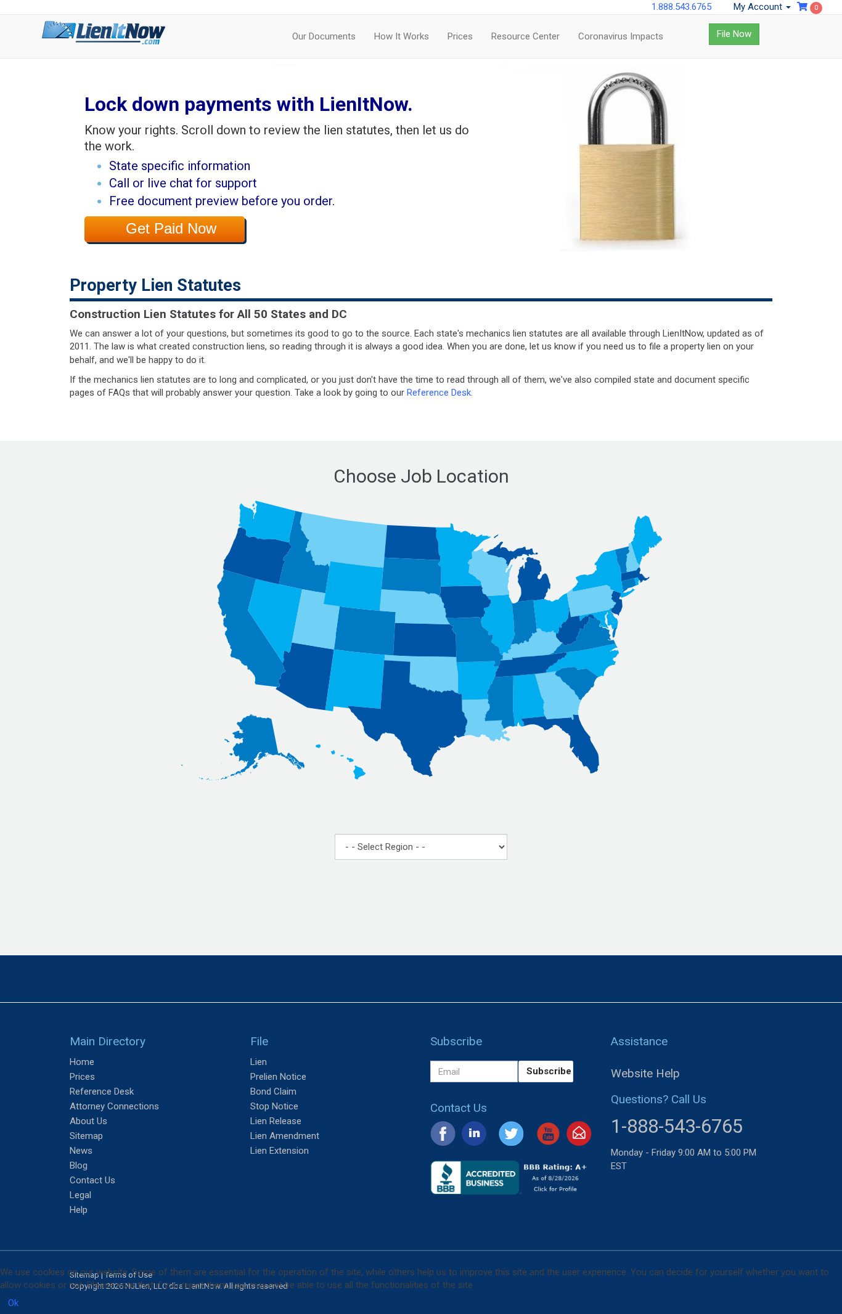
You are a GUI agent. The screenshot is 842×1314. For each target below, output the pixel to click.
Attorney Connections (114, 1106)
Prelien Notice (278, 1076)
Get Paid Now (171, 228)
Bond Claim (273, 1091)
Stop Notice (274, 1106)
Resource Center (525, 36)
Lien (258, 1061)
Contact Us (92, 1180)
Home (82, 1061)
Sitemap (86, 1135)
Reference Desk (102, 1091)
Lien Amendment (284, 1135)
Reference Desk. (440, 392)
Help (79, 1209)
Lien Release (275, 1121)
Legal (80, 1195)
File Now (734, 33)
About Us (88, 1121)
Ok (13, 1302)
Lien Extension (279, 1150)
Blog (79, 1165)
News (81, 1150)
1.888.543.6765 (681, 6)
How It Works (401, 36)
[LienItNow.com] (103, 36)
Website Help (645, 1073)
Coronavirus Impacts (620, 36)
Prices (460, 36)
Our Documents (324, 36)
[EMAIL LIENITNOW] (579, 1132)
